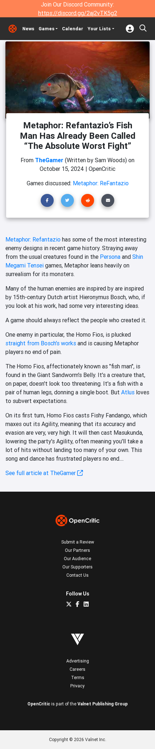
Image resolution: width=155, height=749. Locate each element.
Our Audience (77, 558)
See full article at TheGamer (41, 473)
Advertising (77, 661)
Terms (77, 677)
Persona (110, 256)
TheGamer (49, 160)
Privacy (77, 685)
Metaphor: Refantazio (33, 239)
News (28, 29)
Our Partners (77, 550)
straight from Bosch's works (40, 343)
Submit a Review (77, 542)
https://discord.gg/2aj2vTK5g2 (77, 13)
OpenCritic (38, 703)
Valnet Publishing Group (103, 703)
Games (46, 29)
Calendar (72, 29)
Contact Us (77, 575)
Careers (77, 669)
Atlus (127, 392)
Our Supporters (77, 566)
